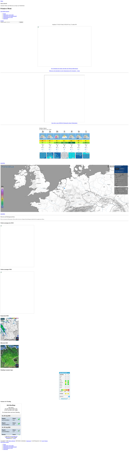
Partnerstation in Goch (8, 17)
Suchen (2, 20)
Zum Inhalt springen (5, 11)
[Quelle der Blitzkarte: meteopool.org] (10, 367)
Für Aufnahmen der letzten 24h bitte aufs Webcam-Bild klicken (64, 68)
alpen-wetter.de (4, 3)
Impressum (5, 18)
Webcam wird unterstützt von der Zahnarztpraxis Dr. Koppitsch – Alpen (64, 70)
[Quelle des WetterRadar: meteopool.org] (10, 340)
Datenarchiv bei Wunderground (10, 16)
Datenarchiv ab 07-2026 (8, 14)
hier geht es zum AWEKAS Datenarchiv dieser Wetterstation (65, 123)
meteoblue (3, 163)
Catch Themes (45, 441)
